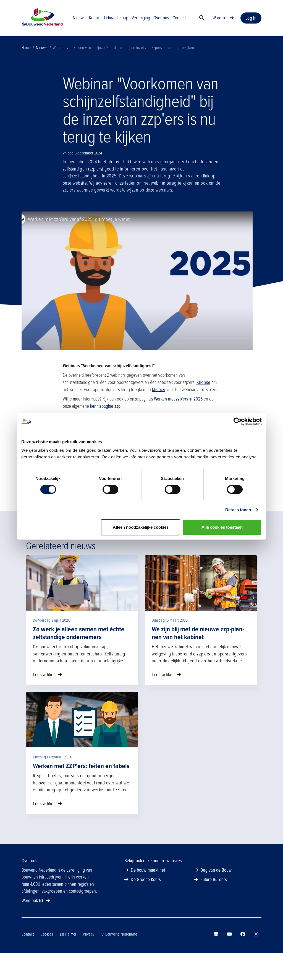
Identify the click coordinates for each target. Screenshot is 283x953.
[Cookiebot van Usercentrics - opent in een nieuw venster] (237, 421)
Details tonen (238, 509)
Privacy (88, 934)
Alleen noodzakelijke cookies (141, 527)
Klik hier (203, 382)
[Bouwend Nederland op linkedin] (216, 934)
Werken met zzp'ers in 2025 (178, 399)
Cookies (47, 934)
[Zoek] (202, 18)
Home (26, 47)
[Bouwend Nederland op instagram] (255, 934)
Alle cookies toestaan (222, 527)
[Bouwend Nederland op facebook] (242, 934)
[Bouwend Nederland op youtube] (229, 934)
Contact (28, 934)
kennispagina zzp (105, 406)
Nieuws (42, 47)
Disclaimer (68, 934)
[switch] (110, 489)
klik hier (158, 389)
